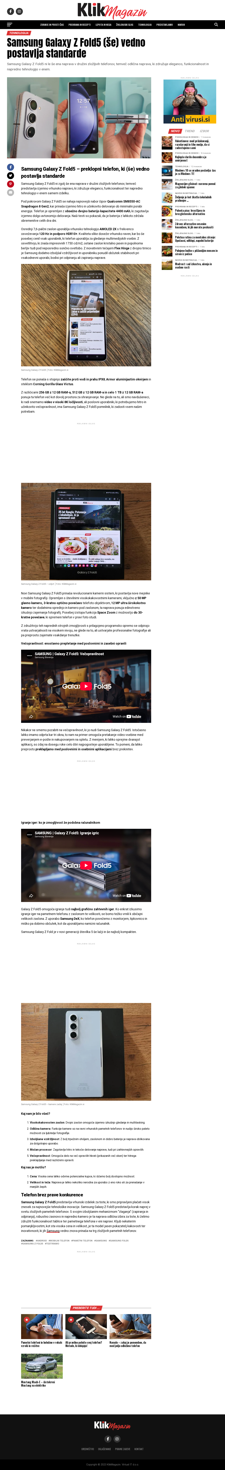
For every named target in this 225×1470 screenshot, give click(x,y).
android (42, 1241)
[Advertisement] (86, 450)
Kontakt (139, 1449)
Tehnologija (145, 24)
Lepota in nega (103, 24)
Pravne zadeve (122, 1449)
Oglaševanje (104, 1449)
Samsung (53, 1231)
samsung (101, 1241)
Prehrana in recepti (80, 24)
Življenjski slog (124, 24)
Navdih (181, 24)
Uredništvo (87, 1449)
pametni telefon (82, 1241)
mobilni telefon (59, 1241)
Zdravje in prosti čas (52, 24)
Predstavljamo (164, 24)
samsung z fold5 (32, 1244)
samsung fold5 (119, 1241)
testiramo (52, 1244)
